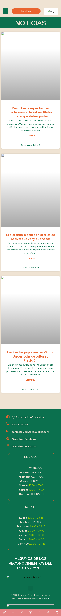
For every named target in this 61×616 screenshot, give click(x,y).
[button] (5, 11)
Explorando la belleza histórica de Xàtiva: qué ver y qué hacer (30, 237)
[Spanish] (50, 11)
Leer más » (31, 136)
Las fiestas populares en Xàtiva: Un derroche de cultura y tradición (30, 356)
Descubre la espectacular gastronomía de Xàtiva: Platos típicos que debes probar (30, 112)
